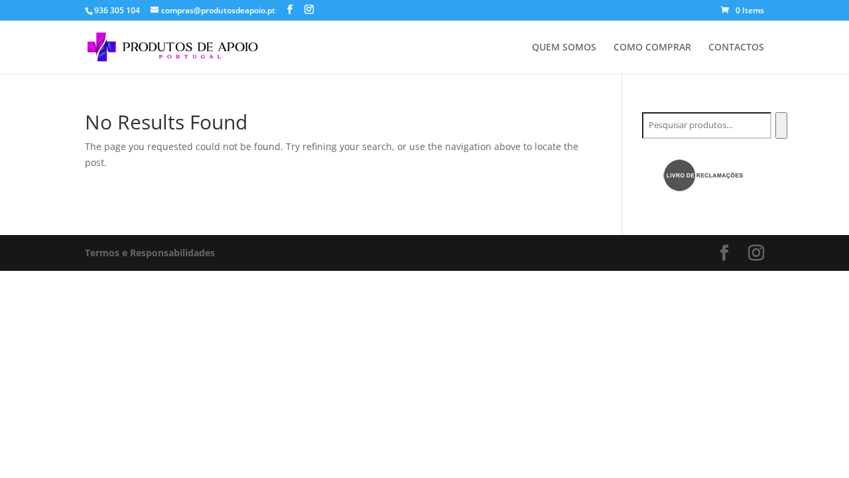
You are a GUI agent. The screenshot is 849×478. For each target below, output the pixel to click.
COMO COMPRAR (652, 47)
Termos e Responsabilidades (150, 252)
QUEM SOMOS (564, 47)
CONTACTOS (736, 47)
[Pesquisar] (781, 125)
